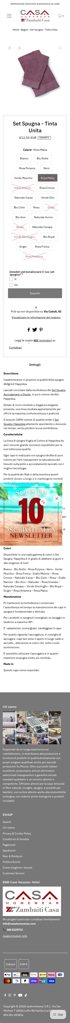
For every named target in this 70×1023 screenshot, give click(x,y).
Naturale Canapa (42, 227)
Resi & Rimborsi (12, 856)
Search (7, 822)
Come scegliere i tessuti (17, 867)
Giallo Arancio (22, 188)
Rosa (36, 207)
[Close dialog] (56, 498)
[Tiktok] (26, 995)
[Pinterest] (15, 995)
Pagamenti (9, 845)
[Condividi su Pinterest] (41, 330)
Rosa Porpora (27, 168)
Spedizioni (9, 850)
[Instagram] (10, 995)
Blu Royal (49, 237)
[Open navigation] (9, 16)
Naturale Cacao (23, 197)
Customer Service (13, 873)
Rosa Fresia (42, 246)
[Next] (19, 48)
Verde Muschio (23, 178)
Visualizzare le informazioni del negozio (36, 317)
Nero (47, 168)
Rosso (20, 227)
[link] (31, 514)
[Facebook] (5, 995)
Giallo (51, 207)
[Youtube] (20, 995)
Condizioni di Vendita (16, 839)
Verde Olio (47, 197)
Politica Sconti (11, 862)
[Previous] (9, 48)
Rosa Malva (47, 178)
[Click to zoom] (60, 48)
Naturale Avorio (43, 217)
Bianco (24, 158)
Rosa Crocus (47, 188)
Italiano (10, 964)
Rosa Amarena (34, 256)
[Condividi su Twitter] (35, 330)
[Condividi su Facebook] (29, 330)
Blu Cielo (19, 207)
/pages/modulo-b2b (15, 936)
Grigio (23, 246)
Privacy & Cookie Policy (17, 833)
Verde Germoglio (24, 237)
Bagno (24, 29)
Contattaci (15, 347)
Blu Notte (42, 158)
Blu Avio (21, 217)
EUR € (23, 964)
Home (15, 29)
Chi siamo (9, 827)
